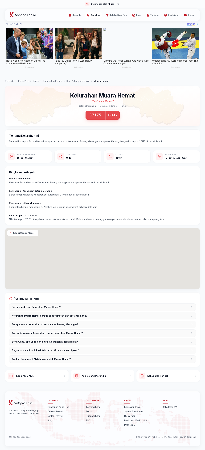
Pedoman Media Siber (136, 420)
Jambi (36, 81)
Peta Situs (129, 425)
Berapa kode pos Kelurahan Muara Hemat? (36, 307)
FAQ (88, 420)
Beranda (9, 81)
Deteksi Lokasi (55, 411)
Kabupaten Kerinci (52, 81)
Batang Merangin (87, 106)
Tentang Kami (93, 407)
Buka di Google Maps (22, 233)
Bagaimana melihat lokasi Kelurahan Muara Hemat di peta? (45, 350)
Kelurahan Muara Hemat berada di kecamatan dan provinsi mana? (49, 315)
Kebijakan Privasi (133, 407)
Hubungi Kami (93, 416)
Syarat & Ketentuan (134, 411)
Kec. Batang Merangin (78, 81)
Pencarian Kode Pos (58, 407)
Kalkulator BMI (170, 407)
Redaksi (90, 411)
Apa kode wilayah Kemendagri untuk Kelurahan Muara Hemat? (47, 333)
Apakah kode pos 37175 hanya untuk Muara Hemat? (41, 359)
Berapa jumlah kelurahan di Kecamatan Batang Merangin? (45, 324)
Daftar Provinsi (55, 416)
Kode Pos (23, 81)
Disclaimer (129, 416)
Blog (50, 420)
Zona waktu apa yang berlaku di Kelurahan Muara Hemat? (45, 341)
